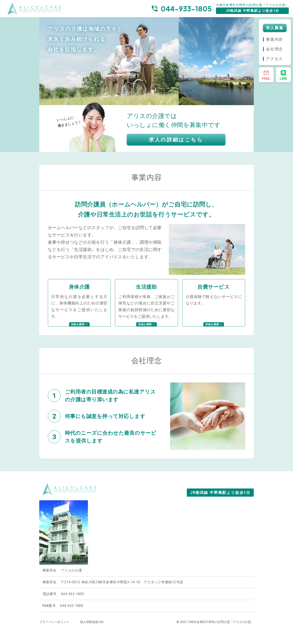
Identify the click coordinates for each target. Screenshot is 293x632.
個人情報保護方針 (92, 621)
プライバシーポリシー (54, 621)
